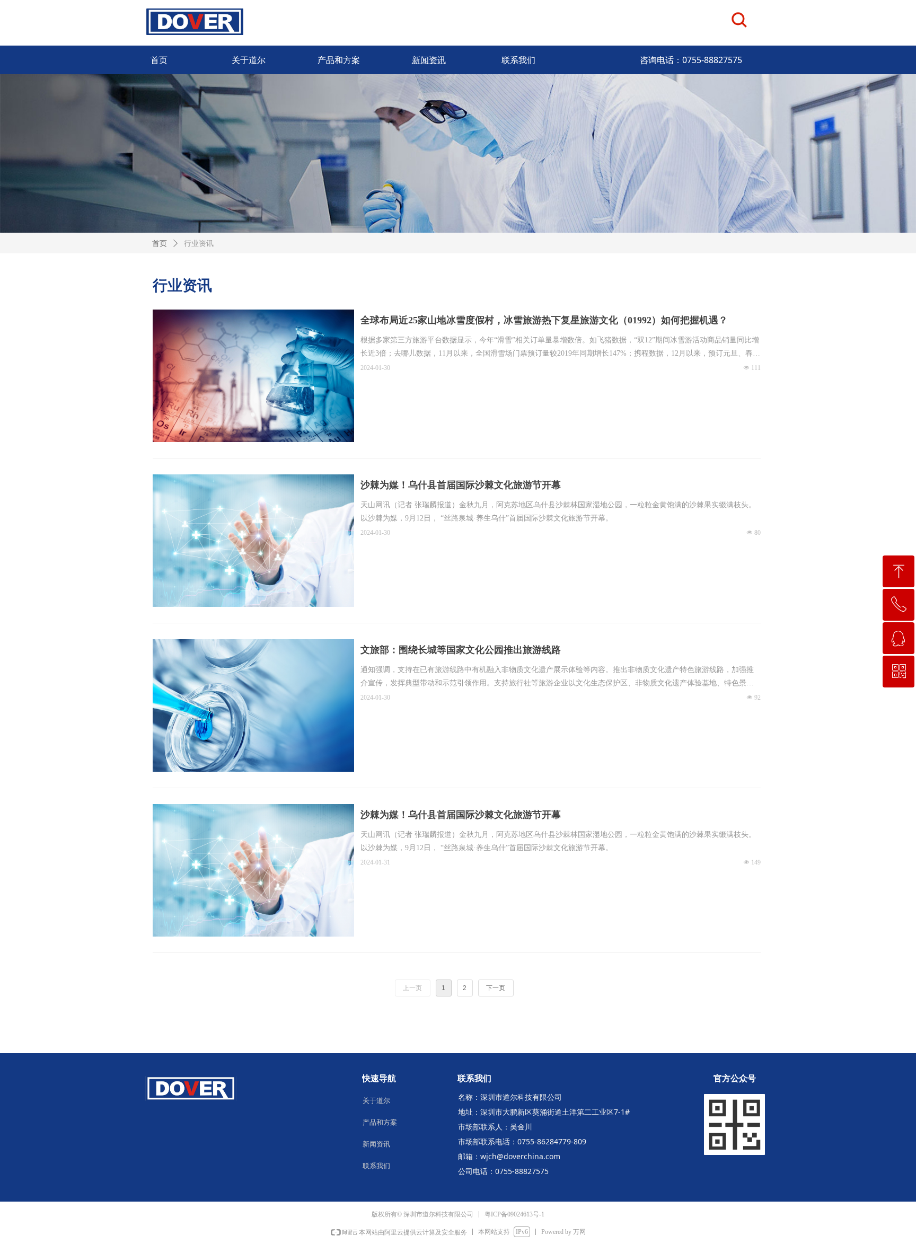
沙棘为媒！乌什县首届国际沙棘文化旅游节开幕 (460, 485)
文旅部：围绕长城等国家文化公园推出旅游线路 (460, 650)
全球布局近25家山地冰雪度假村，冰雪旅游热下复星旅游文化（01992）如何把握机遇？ (544, 320)
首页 (159, 244)
